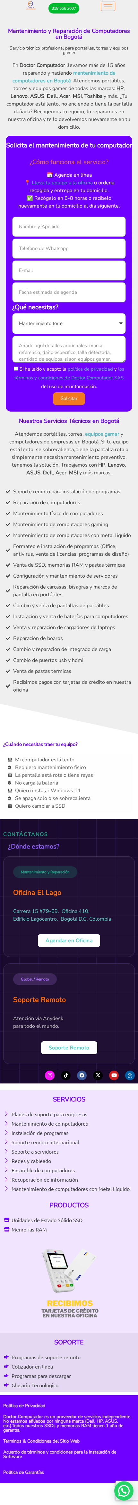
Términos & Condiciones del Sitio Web (41, 1441)
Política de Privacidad (24, 1406)
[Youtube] (114, 1075)
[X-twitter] (98, 1075)
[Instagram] (50, 1075)
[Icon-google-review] (130, 1075)
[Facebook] (82, 1075)
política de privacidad (90, 369)
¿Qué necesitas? (35, 307)
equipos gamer (102, 434)
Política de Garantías (23, 1472)
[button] (124, 1490)
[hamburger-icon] (108, 6)
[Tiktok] (66, 1075)
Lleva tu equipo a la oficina (62, 182)
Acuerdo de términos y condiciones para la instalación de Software (59, 1454)
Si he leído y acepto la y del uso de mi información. (69, 377)
